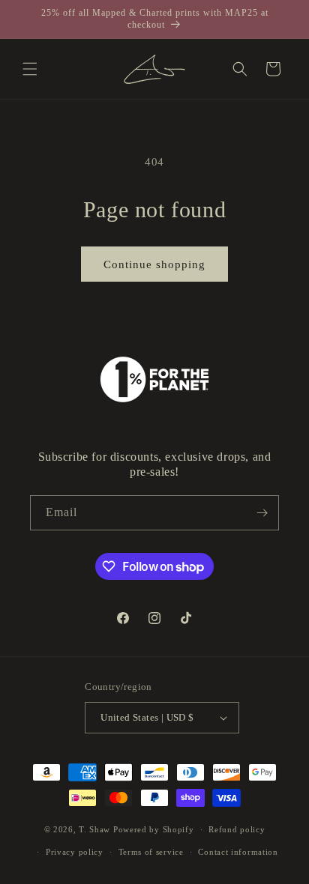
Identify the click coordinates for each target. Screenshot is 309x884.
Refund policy (236, 829)
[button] (30, 68)
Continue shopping (155, 264)
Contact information (238, 851)
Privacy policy (75, 851)
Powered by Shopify (153, 829)
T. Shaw (94, 829)
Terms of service (151, 851)
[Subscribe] (261, 512)
